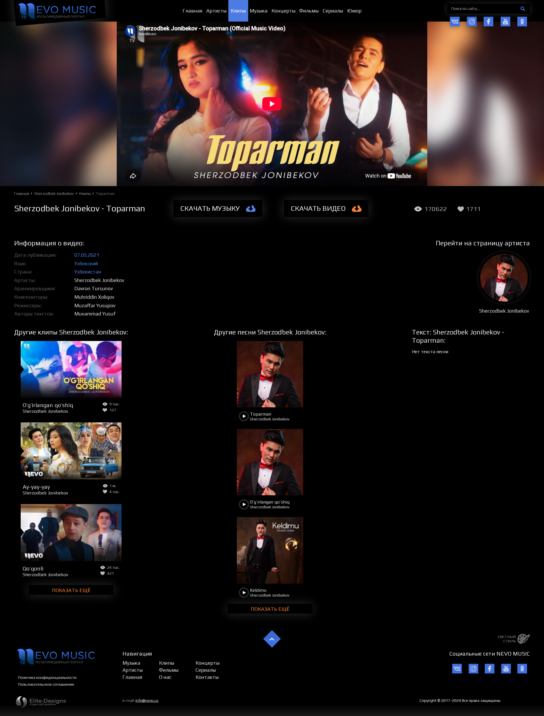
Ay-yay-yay (36, 486)
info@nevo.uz (147, 700)
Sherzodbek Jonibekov (99, 280)
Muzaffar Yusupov (94, 305)
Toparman (260, 414)
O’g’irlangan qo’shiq (48, 405)
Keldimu (258, 590)
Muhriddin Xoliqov (94, 297)
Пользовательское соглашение (46, 684)
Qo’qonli (33, 568)
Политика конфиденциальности (47, 677)
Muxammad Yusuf (95, 314)
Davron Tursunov (93, 288)
